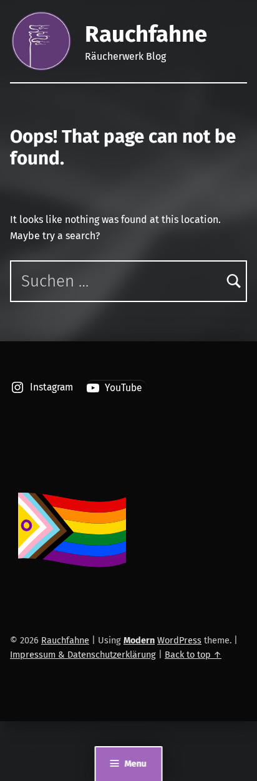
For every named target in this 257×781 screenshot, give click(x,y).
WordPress (179, 640)
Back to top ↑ (193, 654)
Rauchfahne (146, 34)
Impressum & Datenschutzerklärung (83, 654)
